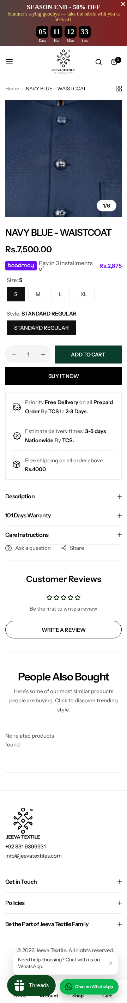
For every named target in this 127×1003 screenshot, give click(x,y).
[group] (63, 158)
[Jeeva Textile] (63, 62)
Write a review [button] (64, 629)
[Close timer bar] (123, 4)
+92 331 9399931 (25, 846)
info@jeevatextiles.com (33, 855)
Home (12, 88)
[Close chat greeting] (111, 963)
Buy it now (63, 376)
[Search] (98, 62)
